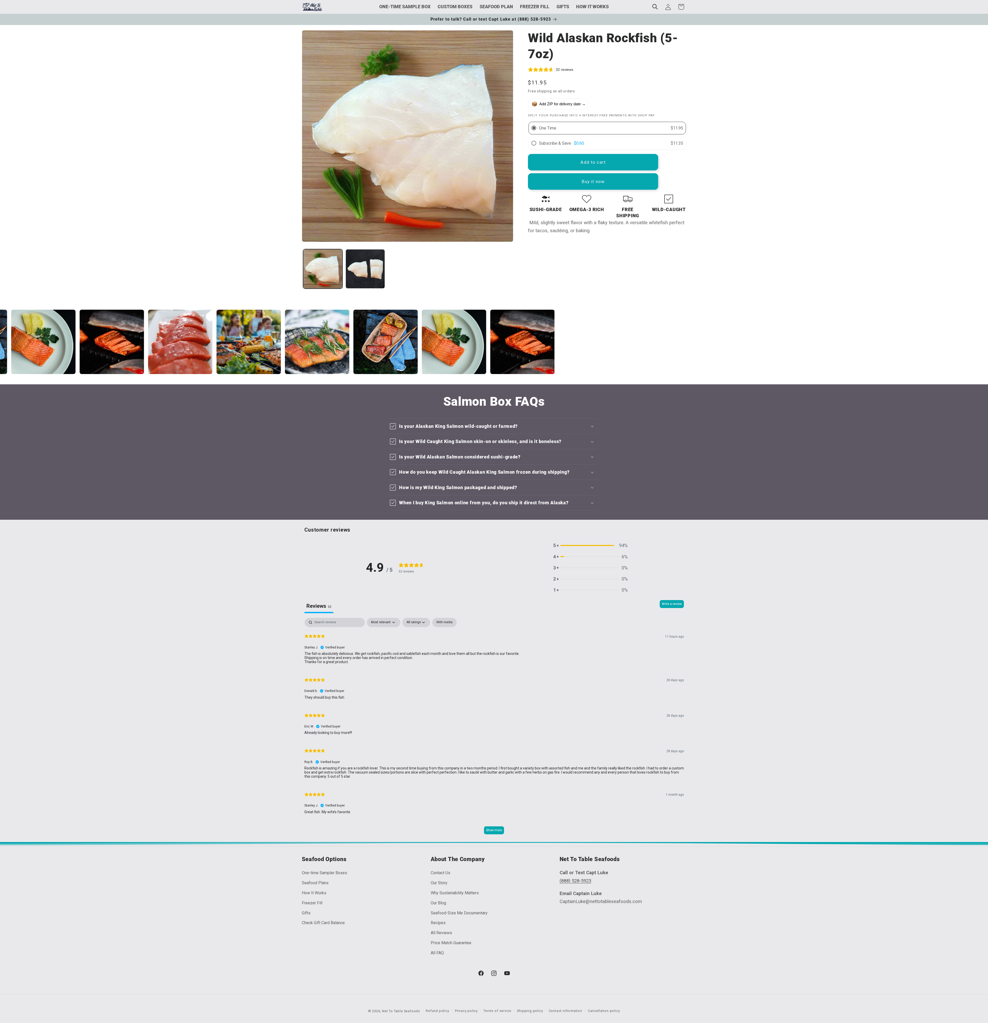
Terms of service (497, 1011)
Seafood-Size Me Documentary (459, 913)
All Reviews (441, 932)
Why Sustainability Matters (455, 892)
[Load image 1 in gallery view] (322, 269)
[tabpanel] (494, 728)
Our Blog (438, 902)
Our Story (439, 882)
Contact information (565, 1011)
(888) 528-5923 (575, 880)
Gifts (306, 913)
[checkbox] (444, 622)
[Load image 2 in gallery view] (365, 269)
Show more (494, 830)
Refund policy (437, 1011)
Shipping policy (530, 1011)
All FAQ (437, 952)
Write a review (672, 604)
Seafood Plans (315, 882)
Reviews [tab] (318, 606)
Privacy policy (466, 1011)
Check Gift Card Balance (323, 922)
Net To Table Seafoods (401, 1011)
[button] (654, 6)
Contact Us (440, 872)
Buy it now (593, 181)
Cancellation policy (604, 1011)
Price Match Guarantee (451, 942)
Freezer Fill (312, 902)
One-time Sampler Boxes (324, 872)
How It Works (314, 892)
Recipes (438, 922)
